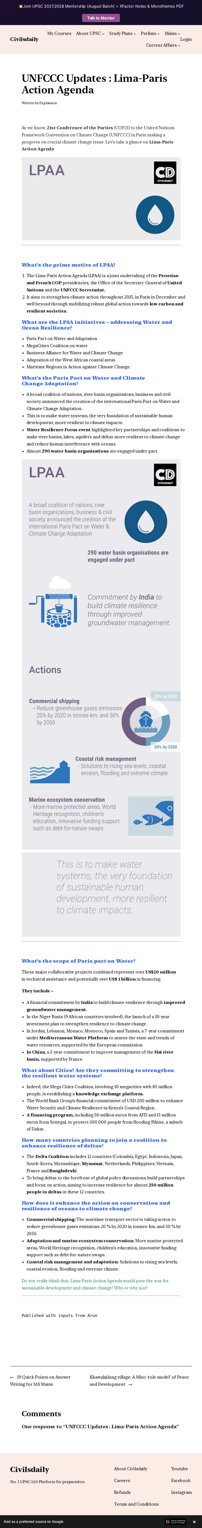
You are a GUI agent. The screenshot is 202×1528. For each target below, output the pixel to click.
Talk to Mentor (101, 17)
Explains (46, 103)
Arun (92, 1315)
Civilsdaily (24, 39)
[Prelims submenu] (158, 33)
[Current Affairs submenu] (179, 45)
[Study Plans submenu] (135, 33)
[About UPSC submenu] (103, 33)
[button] (101, 1521)
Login (186, 39)
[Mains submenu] (179, 33)
